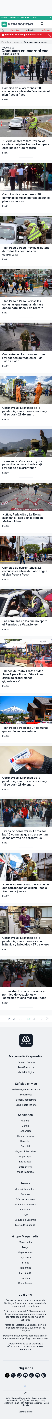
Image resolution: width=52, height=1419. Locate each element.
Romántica (25, 1267)
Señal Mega (26, 1094)
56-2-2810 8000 (19, 1403)
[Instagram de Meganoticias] (19, 1376)
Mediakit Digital (26, 1072)
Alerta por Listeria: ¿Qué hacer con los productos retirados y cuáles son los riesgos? (25, 1327)
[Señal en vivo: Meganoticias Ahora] (26, 38)
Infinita (25, 1262)
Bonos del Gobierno (25, 1204)
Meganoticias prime (25, 1151)
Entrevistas (25, 1161)
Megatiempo (25, 1257)
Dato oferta (25, 1166)
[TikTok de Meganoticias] (31, 1376)
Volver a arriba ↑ (26, 1412)
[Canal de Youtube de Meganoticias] (25, 1376)
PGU (25, 1214)
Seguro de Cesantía (25, 1219)
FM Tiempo (25, 1272)
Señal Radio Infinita (26, 1104)
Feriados (25, 1194)
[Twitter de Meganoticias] (13, 1376)
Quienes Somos (26, 1062)
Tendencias (25, 1130)
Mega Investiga (25, 1171)
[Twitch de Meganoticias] (43, 1376)
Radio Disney (25, 1283)
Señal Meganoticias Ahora (26, 1089)
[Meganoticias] (26, 1040)
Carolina (25, 1278)
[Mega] (26, 1392)
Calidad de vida (25, 1136)
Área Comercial (26, 1067)
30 (28, 1019)
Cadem (35, 17)
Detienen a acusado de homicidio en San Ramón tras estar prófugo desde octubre (25, 1337)
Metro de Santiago (25, 1225)
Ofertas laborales (25, 1199)
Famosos (25, 1209)
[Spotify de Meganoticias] (37, 1376)
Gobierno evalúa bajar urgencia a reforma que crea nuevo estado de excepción (25, 1346)
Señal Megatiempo (26, 1099)
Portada (5, 42)
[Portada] (2, 31)
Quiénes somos (35, 1403)
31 (35, 1019)
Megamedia (25, 1242)
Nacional (25, 1120)
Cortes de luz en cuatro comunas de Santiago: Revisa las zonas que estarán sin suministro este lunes (25, 1303)
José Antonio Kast (25, 1189)
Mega (25, 1247)
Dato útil (25, 1146)
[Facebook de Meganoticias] (7, 1376)
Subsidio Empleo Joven (19, 17)
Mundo (25, 1125)
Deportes (25, 1141)
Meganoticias (25, 1252)
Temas (16, 42)
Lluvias (4, 17)
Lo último (17, 30)
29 (20, 1019)
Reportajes (25, 1156)
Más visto (46, 30)
